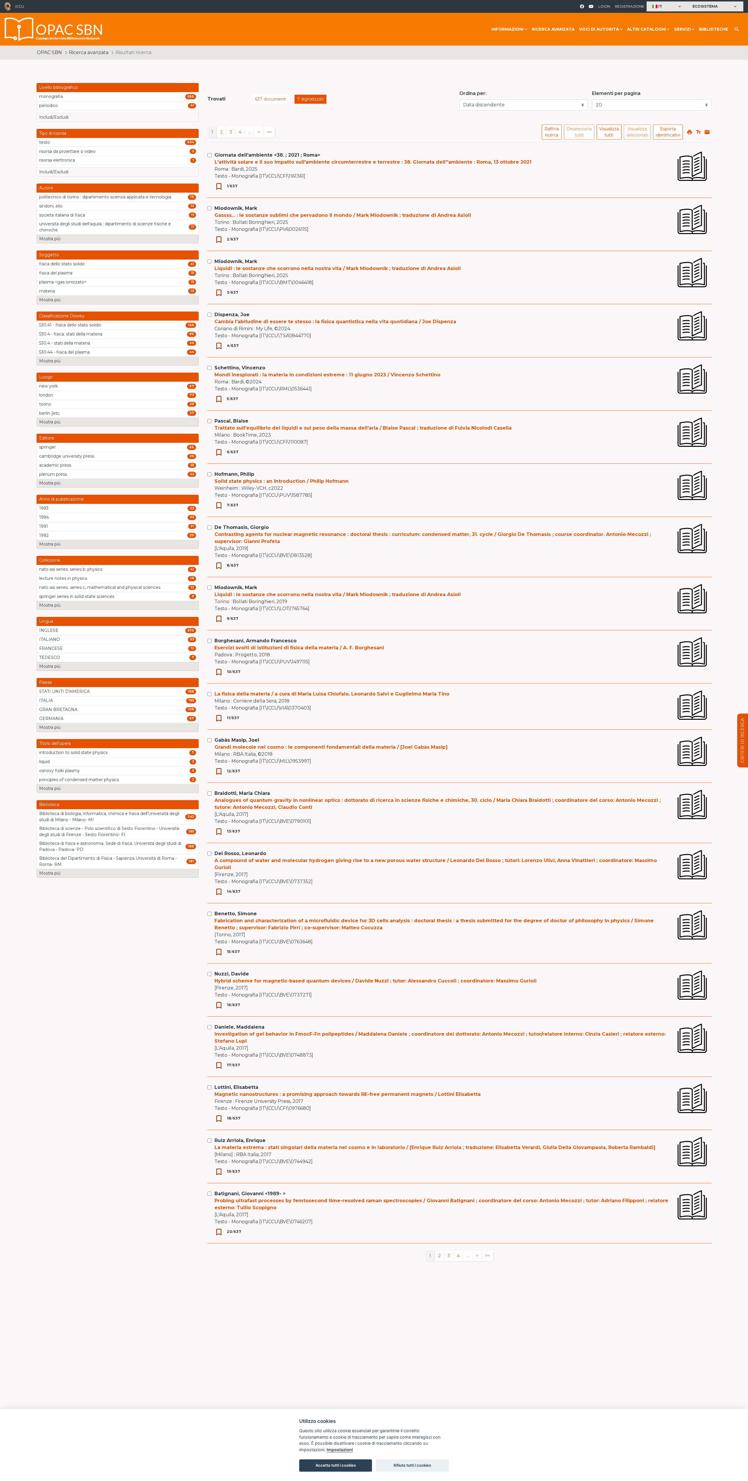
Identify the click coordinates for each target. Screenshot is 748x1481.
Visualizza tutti (609, 132)
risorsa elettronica (57, 160)
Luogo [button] (46, 377)
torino (45, 404)
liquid (44, 761)
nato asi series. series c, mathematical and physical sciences (99, 587)
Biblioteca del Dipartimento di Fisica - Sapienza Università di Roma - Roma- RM (108, 861)
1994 (44, 517)
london (46, 395)
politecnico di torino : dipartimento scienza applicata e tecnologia (105, 197)
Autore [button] (46, 188)
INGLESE (48, 630)
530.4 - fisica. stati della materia (70, 334)
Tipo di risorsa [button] (52, 133)
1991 (43, 526)
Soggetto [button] (49, 254)
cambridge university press (66, 456)
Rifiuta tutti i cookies (412, 1465)
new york (48, 386)
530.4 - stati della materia (64, 343)
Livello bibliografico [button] (58, 87)
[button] (667, 6)
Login (604, 6)
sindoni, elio (51, 206)
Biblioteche (713, 29)
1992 (44, 535)
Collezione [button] (49, 560)
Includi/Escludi (53, 117)
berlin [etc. (49, 413)
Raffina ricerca (551, 132)
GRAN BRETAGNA (58, 709)
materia (47, 291)
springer (47, 447)
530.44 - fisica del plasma (64, 352)
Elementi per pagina (616, 93)
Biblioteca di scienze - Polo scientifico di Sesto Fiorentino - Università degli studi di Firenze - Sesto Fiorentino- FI (109, 831)
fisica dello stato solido (62, 264)
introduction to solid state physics (73, 752)
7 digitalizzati (310, 99)
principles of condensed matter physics (79, 779)
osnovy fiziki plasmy (59, 770)
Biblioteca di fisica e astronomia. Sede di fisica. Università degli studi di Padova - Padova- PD (110, 846)
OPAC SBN (49, 52)
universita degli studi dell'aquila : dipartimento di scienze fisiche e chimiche (105, 227)
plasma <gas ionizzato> (62, 282)
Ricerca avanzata (553, 29)
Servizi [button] (682, 29)
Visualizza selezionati (637, 132)
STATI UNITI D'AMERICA (64, 691)
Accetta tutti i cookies (336, 1465)
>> (269, 132)
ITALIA (46, 700)
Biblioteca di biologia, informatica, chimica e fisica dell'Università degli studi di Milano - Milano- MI (109, 816)
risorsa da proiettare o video (67, 151)
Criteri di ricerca (742, 740)
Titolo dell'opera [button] (55, 743)
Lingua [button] (46, 621)
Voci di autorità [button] (599, 29)
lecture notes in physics (63, 578)
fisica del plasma (55, 273)
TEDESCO (49, 657)
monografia (51, 96)
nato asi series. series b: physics (70, 569)
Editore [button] (46, 438)
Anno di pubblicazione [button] (61, 499)
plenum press (53, 474)
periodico (48, 105)
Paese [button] (45, 682)
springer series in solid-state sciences (76, 596)
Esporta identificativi (668, 132)
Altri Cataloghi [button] (646, 29)
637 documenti (270, 99)
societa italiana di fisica (62, 215)
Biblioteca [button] (49, 804)
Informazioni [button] (507, 29)
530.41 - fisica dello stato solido (70, 325)
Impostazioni (340, 1449)
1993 (44, 508)
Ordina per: (472, 93)
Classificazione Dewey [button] (61, 316)
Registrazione (629, 6)
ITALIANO (49, 639)
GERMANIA (51, 718)
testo (44, 142)
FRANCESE (51, 648)
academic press (55, 465)
